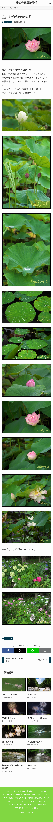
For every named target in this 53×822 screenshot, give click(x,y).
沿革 (33, 795)
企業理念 (19, 795)
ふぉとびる (8, 22)
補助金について (32, 791)
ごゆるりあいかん (43, 795)
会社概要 (27, 795)
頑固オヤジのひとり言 (38, 801)
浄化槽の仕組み (19, 791)
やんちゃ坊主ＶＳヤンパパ (16, 804)
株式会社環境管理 (26, 3)
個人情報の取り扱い (35, 798)
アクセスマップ (20, 798)
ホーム (9, 791)
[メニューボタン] (3, 3)
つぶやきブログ (22, 801)
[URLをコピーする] (45, 650)
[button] (8, 650)
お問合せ (34, 808)
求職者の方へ (20, 808)
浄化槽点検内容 (9, 795)
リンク (46, 798)
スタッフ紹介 (9, 798)
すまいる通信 (41, 804)
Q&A (28, 808)
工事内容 (42, 791)
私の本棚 (31, 804)
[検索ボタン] (50, 3)
